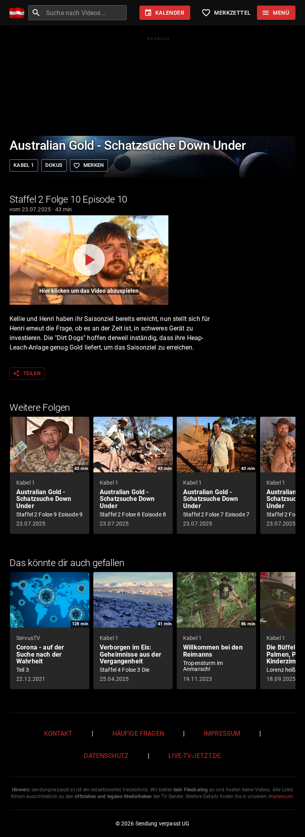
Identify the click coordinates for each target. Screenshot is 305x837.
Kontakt (58, 733)
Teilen (27, 373)
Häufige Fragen (138, 733)
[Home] (19, 13)
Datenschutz (106, 756)
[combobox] (85, 12)
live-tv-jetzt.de (194, 756)
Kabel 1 (24, 165)
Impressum (222, 733)
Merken (88, 165)
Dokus (54, 165)
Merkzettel (226, 12)
